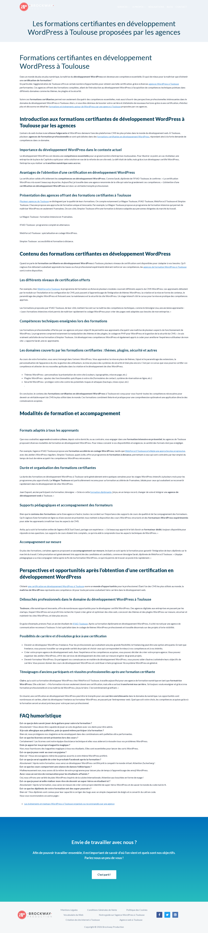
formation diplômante (100, 492)
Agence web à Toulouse (131, 919)
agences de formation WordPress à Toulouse (164, 267)
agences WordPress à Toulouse (164, 83)
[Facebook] (159, 915)
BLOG (170, 6)
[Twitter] (167, 915)
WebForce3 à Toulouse (48, 288)
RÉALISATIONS (156, 6)
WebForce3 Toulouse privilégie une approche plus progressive (155, 451)
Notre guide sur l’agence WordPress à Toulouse (121, 914)
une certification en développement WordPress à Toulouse (56, 586)
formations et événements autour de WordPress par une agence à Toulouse (85, 106)
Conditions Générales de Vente (102, 909)
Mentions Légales (69, 909)
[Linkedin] (175, 915)
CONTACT (181, 6)
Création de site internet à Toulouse (83, 919)
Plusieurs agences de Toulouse (34, 201)
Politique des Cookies (136, 909)
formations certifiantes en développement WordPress (123, 136)
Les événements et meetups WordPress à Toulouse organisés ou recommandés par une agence (69, 803)
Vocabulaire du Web (73, 914)
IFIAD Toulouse (80, 623)
